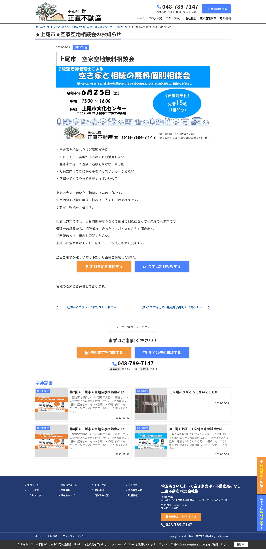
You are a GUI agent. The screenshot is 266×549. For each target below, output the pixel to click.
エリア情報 (33, 490)
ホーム (141, 18)
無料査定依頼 (208, 18)
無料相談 (225, 18)
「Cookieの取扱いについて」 (193, 544)
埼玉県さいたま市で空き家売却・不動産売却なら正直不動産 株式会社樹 (201, 488)
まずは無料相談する (164, 266)
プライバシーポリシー (74, 536)
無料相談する (218, 9)
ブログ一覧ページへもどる (133, 327)
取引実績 (133, 495)
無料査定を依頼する (106, 266)
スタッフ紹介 (174, 18)
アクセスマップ (35, 495)
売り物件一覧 (101, 495)
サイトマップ (68, 495)
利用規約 (52, 536)
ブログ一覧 (155, 18)
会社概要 (190, 18)
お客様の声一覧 (69, 485)
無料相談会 (80, 47)
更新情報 (65, 490)
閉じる (240, 544)
